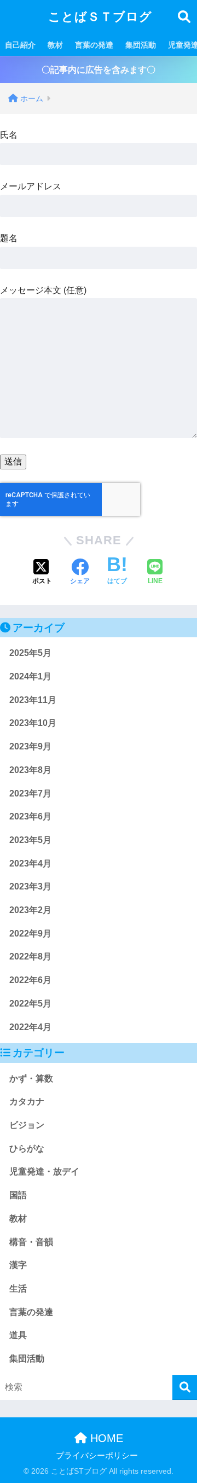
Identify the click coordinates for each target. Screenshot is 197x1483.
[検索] (184, 1387)
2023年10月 (32, 723)
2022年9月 (30, 933)
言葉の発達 (94, 44)
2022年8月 (30, 956)
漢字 (18, 1265)
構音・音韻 (31, 1242)
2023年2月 (30, 910)
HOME (105, 1438)
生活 (18, 1288)
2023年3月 (30, 886)
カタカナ (26, 1101)
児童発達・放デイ (44, 1171)
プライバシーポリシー (97, 1455)
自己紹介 (20, 44)
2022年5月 (30, 1003)
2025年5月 (30, 653)
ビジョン (26, 1125)
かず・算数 (31, 1078)
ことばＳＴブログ (100, 17)
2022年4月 (30, 1027)
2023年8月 (30, 770)
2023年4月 (30, 863)
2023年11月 (32, 700)
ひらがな (26, 1148)
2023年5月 (30, 840)
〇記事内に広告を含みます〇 (98, 69)
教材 (55, 44)
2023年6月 (30, 816)
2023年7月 (30, 793)
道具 (18, 1335)
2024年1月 (30, 676)
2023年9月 (30, 746)
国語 (18, 1195)
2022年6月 (30, 980)
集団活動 (140, 44)
